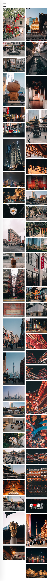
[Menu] (4, 4)
